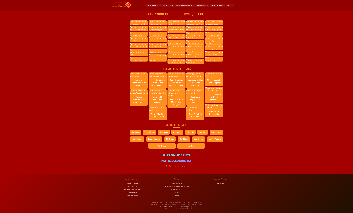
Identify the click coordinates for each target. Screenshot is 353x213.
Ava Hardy (191, 146)
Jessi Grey (184, 139)
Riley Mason (177, 132)
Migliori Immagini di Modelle (184, 5)
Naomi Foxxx (137, 139)
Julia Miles (190, 132)
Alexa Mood (163, 132)
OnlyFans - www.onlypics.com (176, 166)
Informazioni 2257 (176, 189)
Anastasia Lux (149, 132)
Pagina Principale (152, 5)
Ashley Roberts (215, 139)
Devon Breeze (216, 132)
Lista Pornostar (201, 5)
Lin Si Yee (170, 139)
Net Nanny (220, 183)
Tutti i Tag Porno (166, 5)
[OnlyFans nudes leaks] (176, 156)
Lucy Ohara (198, 139)
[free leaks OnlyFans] (176, 161)
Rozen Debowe (154, 139)
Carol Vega (162, 146)
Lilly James (135, 132)
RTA (220, 186)
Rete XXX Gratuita (216, 5)
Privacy (176, 192)
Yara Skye (203, 132)
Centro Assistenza (176, 183)
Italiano (229, 5)
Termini (176, 195)
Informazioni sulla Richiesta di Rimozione (176, 186)
